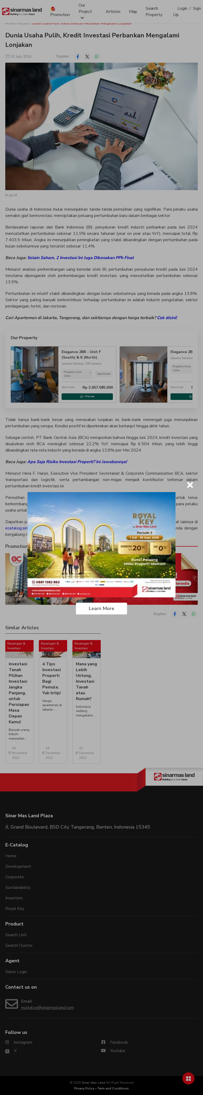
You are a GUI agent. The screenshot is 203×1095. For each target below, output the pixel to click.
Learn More (101, 608)
